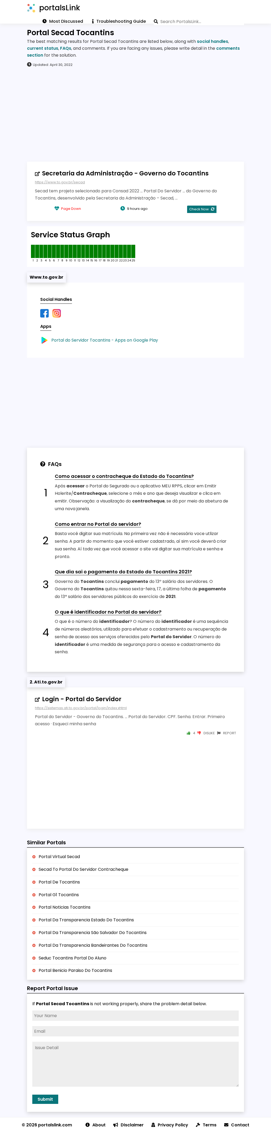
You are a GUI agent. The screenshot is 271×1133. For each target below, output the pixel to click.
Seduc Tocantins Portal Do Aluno (72, 958)
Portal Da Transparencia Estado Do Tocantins (86, 920)
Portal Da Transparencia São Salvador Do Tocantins (93, 933)
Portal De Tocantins (59, 882)
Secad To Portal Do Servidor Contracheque (83, 869)
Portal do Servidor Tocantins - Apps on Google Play (104, 340)
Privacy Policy (173, 1125)
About (99, 1125)
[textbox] (199, 21)
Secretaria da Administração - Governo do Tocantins (125, 173)
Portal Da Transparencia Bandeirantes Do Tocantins (93, 945)
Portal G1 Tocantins (59, 895)
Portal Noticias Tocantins (65, 907)
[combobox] (199, 21)
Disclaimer (132, 1125)
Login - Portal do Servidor (81, 699)
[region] (135, 114)
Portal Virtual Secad (59, 857)
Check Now (199, 209)
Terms (209, 1125)
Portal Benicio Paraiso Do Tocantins (75, 970)
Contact (240, 1125)
